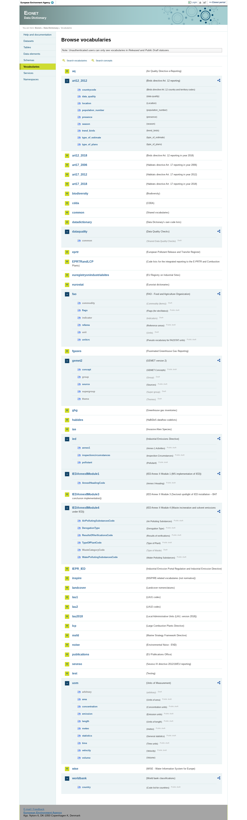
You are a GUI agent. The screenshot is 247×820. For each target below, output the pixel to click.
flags (85, 310)
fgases (76, 351)
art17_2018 (79, 183)
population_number (93, 110)
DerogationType (91, 528)
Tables (27, 47)
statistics (87, 735)
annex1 (86, 447)
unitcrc (86, 339)
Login (194, 2)
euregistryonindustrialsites (90, 275)
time (84, 743)
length (85, 721)
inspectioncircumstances (96, 455)
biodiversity (80, 193)
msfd (75, 635)
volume (86, 757)
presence (87, 117)
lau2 (75, 606)
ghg (75, 410)
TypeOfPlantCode (91, 542)
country (86, 787)
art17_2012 (79, 174)
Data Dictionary (51, 28)
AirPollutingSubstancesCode (98, 520)
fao (74, 294)
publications (80, 654)
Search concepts (104, 61)
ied (74, 438)
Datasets (29, 40)
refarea (86, 325)
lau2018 (77, 616)
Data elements (32, 53)
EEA (38, 2)
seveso (77, 664)
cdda (75, 203)
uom (75, 683)
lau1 (75, 597)
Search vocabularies (77, 61)
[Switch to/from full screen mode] (205, 2)
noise (76, 644)
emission (87, 713)
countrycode (89, 89)
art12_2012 (79, 80)
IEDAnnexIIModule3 (85, 494)
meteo (85, 728)
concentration (89, 706)
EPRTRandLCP (82, 261)
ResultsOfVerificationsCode (97, 535)
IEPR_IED (79, 568)
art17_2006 (79, 164)
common (78, 212)
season (86, 124)
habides (77, 419)
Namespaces (31, 79)
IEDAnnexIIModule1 (85, 473)
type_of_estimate (91, 137)
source (86, 384)
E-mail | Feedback (34, 809)
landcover (79, 587)
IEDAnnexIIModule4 (85, 507)
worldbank (79, 778)
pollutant (87, 462)
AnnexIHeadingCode (93, 483)
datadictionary (82, 222)
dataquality (79, 231)
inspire (77, 578)
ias (74, 429)
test (74, 673)
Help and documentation (38, 34)
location (86, 103)
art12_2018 (79, 155)
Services (28, 73)
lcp (74, 625)
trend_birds (88, 130)
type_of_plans (90, 144)
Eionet (38, 28)
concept (86, 369)
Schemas (29, 60)
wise (75, 768)
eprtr (75, 252)
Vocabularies (31, 66)
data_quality (89, 96)
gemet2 (77, 360)
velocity (86, 750)
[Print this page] (201, 2)
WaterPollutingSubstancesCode (100, 557)
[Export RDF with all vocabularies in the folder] (218, 81)
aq (74, 71)
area (84, 699)
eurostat (78, 284)
